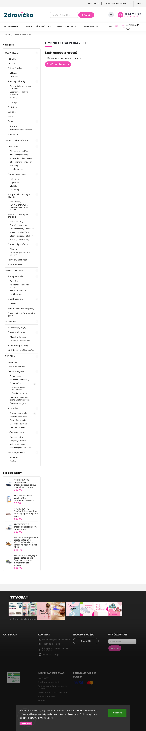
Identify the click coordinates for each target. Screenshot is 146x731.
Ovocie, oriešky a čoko (20, 340)
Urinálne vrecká (16, 169)
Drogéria (10, 356)
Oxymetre (14, 182)
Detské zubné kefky (21, 393)
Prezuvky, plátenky (17, 81)
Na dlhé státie (16, 294)
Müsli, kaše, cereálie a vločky (21, 350)
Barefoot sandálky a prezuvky (19, 93)
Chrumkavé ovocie (18, 337)
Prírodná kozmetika (18, 416)
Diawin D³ (14, 304)
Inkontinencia (14, 146)
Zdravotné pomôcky (16, 140)
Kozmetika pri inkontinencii (22, 158)
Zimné (11, 121)
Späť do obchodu (58, 64)
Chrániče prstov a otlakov (21, 236)
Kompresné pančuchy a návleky (19, 195)
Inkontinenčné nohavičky (21, 162)
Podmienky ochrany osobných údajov (53, 687)
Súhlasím (117, 712)
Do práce (14, 281)
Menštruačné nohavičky (20, 448)
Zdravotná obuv (14, 270)
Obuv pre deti (12, 52)
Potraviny (10, 321)
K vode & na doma (18, 290)
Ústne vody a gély (18, 403)
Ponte (11, 116)
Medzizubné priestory (19, 380)
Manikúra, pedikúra (17, 452)
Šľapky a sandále (16, 276)
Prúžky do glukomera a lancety (20, 254)
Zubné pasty (15, 376)
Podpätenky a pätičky (20, 225)
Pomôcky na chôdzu (17, 259)
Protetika (12, 107)
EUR (139, 3)
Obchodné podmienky (116, 3)
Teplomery (14, 189)
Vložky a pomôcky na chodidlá (18, 215)
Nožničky (14, 457)
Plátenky (14, 97)
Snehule (13, 126)
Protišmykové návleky (19, 239)
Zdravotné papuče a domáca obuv (21, 314)
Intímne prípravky (17, 444)
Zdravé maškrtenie (16, 332)
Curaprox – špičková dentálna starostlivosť (20, 398)
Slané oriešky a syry (17, 327)
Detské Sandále (15, 68)
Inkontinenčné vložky (19, 155)
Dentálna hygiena (16, 371)
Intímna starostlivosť (17, 432)
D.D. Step (12, 102)
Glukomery (15, 249)
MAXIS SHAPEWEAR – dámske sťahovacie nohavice (19, 207)
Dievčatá (14, 76)
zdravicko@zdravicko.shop (56, 639)
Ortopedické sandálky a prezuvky (20, 87)
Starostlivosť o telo (18, 413)
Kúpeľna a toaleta (16, 264)
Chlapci (13, 73)
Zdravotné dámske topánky (21, 308)
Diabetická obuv (15, 299)
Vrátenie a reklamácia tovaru (52, 692)
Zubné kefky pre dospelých (19, 388)
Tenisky (11, 63)
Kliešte (13, 461)
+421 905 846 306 (51, 644)
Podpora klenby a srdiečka (22, 229)
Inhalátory (14, 186)
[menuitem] (13, 26)
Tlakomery (14, 179)
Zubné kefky (15, 383)
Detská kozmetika (16, 366)
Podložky (14, 165)
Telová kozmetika (18, 427)
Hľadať (86, 15)
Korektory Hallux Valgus (20, 232)
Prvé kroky (13, 134)
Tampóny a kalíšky (18, 440)
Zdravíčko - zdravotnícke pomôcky (55, 649)
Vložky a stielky (16, 221)
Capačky (12, 111)
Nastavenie (26, 723)
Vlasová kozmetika (18, 424)
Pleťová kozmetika (18, 420)
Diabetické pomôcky (18, 244)
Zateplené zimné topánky (21, 129)
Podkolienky (15, 201)
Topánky (12, 58)
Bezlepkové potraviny (18, 345)
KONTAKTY (93, 3)
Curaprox (12, 362)
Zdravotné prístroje (17, 174)
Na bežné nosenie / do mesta (19, 286)
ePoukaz (42, 700)
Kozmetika (13, 408)
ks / (86, 641)
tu (51, 717)
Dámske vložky (16, 437)
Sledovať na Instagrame (25, 619)
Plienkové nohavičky (19, 151)
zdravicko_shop (50, 654)
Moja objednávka (46, 696)
